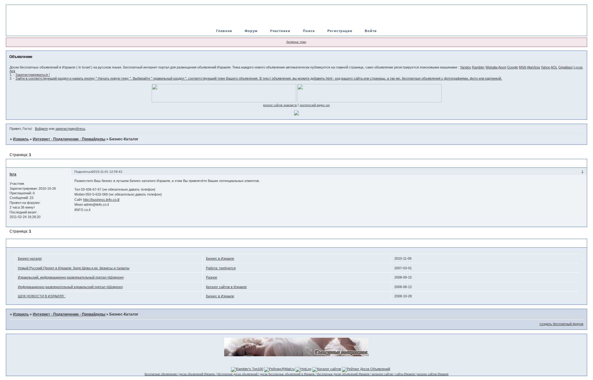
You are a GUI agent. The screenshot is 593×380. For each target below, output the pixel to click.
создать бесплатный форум (561, 324)
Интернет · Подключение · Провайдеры (69, 139)
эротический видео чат (315, 105)
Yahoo (545, 67)
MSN (522, 67)
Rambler (478, 67)
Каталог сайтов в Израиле (226, 287)
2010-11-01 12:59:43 (107, 171)
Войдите (41, 128)
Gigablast (565, 67)
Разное (211, 277)
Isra (13, 174)
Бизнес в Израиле (220, 258)
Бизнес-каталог (30, 258)
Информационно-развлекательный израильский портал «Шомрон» (70, 287)
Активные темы (296, 41)
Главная (224, 31)
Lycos (578, 67)
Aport (502, 67)
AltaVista (533, 67)
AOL (554, 67)
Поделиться (83, 171)
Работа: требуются (221, 268)
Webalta (492, 67)
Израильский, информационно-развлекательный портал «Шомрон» (71, 277)
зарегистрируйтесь (70, 128)
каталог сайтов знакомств (280, 105)
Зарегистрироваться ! (32, 74)
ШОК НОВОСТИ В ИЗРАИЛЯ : (41, 296)
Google (512, 67)
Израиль (21, 139)
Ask (12, 71)
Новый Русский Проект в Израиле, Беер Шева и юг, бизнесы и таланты (73, 268)
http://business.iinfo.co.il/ (101, 199)
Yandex (465, 67)
